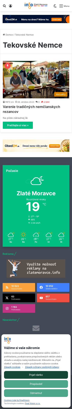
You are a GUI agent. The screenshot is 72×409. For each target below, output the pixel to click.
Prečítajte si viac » (17, 125)
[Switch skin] (55, 7)
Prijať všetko (36, 374)
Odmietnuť (36, 393)
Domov (9, 34)
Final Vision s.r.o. (32, 403)
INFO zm (9, 102)
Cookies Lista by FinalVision (17, 400)
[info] (36, 5)
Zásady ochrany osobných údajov (42, 367)
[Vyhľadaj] (4, 7)
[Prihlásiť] (10, 7)
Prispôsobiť (36, 384)
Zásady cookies (12, 367)
